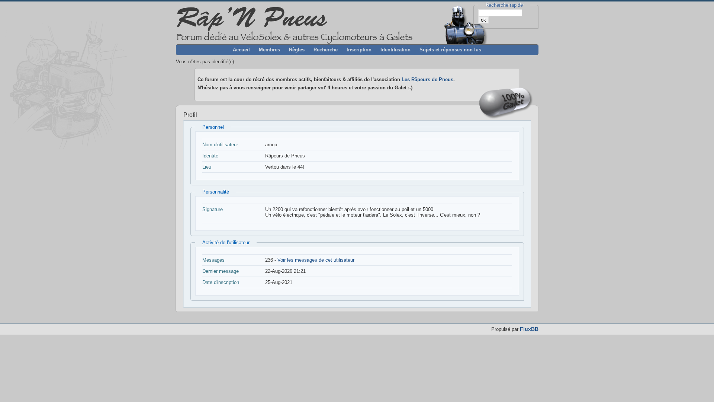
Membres (269, 49)
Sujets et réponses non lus (450, 49)
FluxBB (529, 329)
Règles (297, 49)
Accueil (241, 49)
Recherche (325, 49)
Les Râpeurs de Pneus (427, 79)
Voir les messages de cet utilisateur (315, 260)
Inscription (359, 49)
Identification (395, 49)
